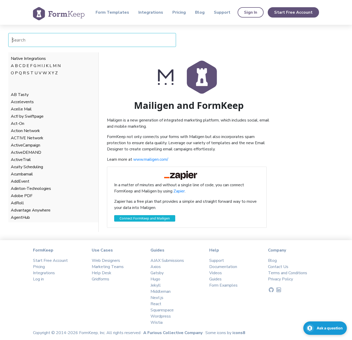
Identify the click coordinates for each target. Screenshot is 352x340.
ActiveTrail (21, 160)
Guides (215, 279)
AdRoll (17, 203)
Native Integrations (28, 58)
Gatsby (157, 273)
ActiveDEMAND (26, 152)
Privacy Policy (280, 279)
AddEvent (20, 181)
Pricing (179, 12)
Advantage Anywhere (31, 210)
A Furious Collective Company (173, 333)
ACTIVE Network (27, 138)
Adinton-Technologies (31, 188)
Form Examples (223, 285)
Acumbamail (22, 174)
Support (222, 12)
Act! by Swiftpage (27, 116)
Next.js (156, 298)
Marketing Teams (108, 267)
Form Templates (112, 12)
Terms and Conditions (287, 273)
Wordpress (160, 316)
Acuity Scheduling (27, 167)
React (155, 304)
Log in (38, 279)
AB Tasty (20, 95)
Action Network (25, 131)
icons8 (238, 333)
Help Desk (101, 273)
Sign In (250, 12)
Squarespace (162, 310)
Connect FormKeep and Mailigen (145, 218)
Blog (200, 12)
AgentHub (20, 217)
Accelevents (22, 102)
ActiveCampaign (25, 145)
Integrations (150, 12)
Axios (155, 267)
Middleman (160, 291)
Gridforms (100, 279)
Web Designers (106, 260)
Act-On (17, 123)
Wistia (156, 322)
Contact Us (278, 267)
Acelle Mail (21, 109)
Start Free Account (293, 12)
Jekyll (155, 285)
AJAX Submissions (167, 260)
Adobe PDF (21, 196)
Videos (215, 273)
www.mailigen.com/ (150, 159)
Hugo (155, 279)
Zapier (179, 191)
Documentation (223, 267)
